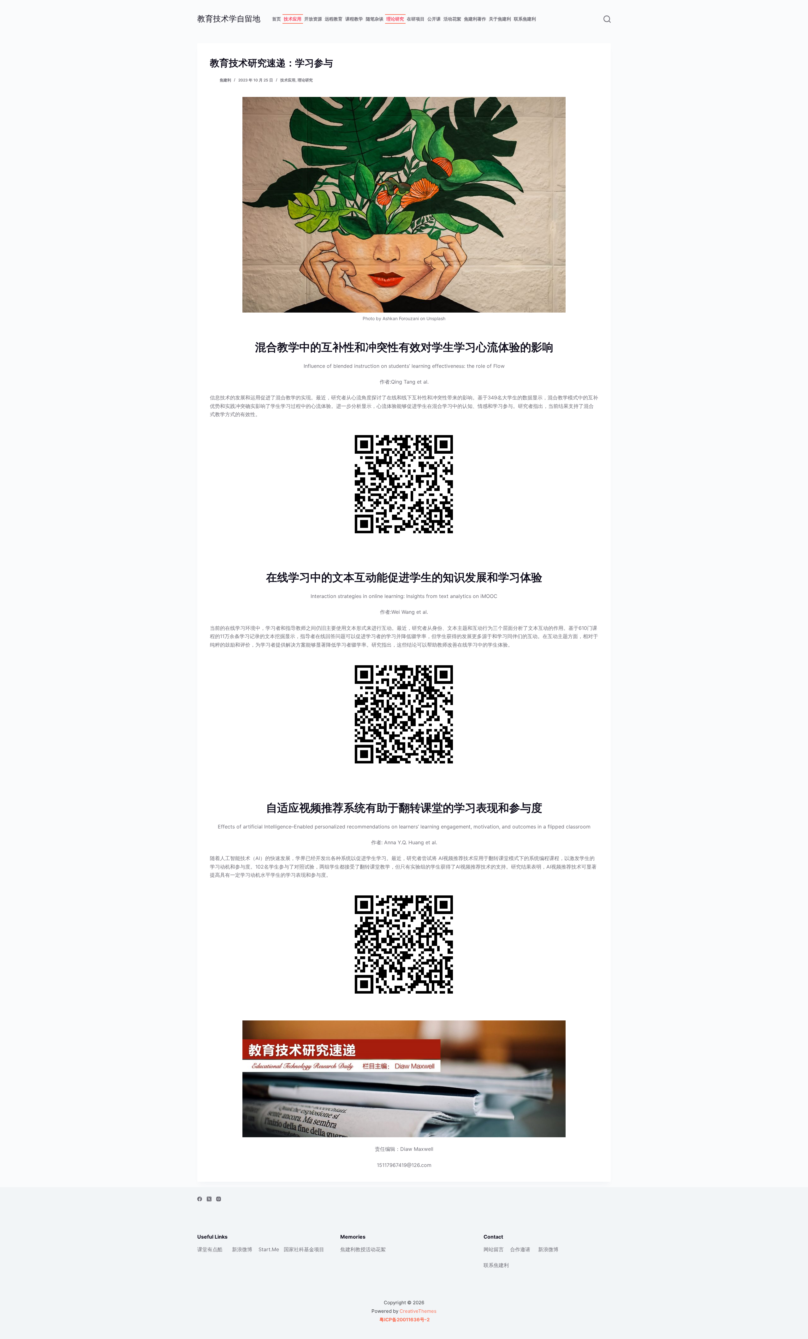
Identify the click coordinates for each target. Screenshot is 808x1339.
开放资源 (313, 18)
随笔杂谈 (374, 18)
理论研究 (395, 18)
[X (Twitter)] (209, 1199)
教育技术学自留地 (228, 18)
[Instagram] (218, 1199)
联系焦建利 (525, 18)
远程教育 (333, 18)
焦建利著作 (475, 18)
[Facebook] (199, 1199)
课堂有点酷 (210, 1249)
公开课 (434, 18)
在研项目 (416, 18)
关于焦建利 (500, 18)
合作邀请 (520, 1249)
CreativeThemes (418, 1311)
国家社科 (294, 1249)
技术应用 (292, 18)
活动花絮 (452, 18)
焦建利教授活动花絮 (363, 1249)
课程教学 (354, 18)
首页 (276, 18)
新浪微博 (242, 1249)
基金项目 (314, 1249)
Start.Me (268, 1249)
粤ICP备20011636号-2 (404, 1320)
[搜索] (607, 19)
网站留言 (494, 1249)
